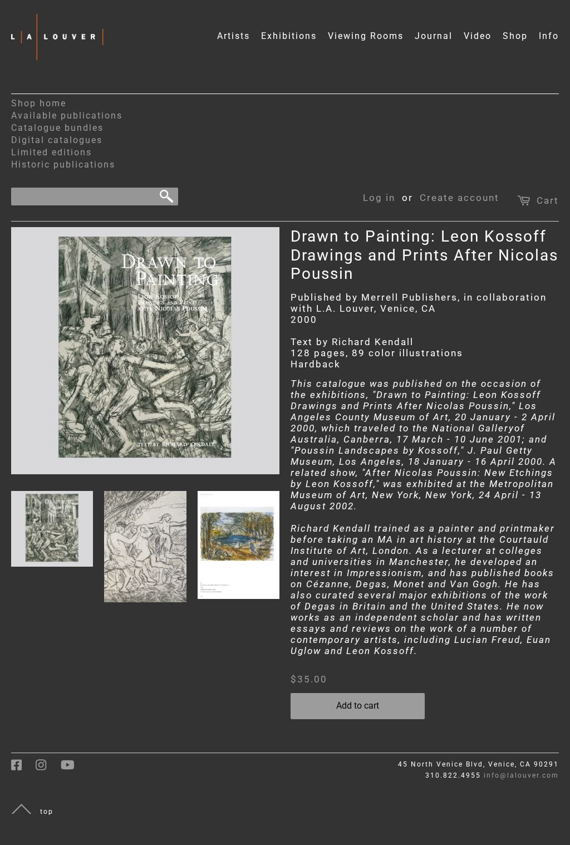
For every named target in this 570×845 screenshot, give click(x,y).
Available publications (66, 115)
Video (478, 36)
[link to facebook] (23, 769)
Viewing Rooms (366, 36)
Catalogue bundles (57, 127)
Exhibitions (289, 36)
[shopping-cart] (525, 198)
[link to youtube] (73, 769)
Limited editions (51, 152)
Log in (379, 197)
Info (549, 36)
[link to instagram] (48, 769)
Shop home (38, 103)
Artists (233, 36)
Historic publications (63, 164)
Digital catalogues (56, 140)
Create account (459, 197)
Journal (434, 36)
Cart (548, 200)
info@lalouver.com (521, 775)
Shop (515, 36)
